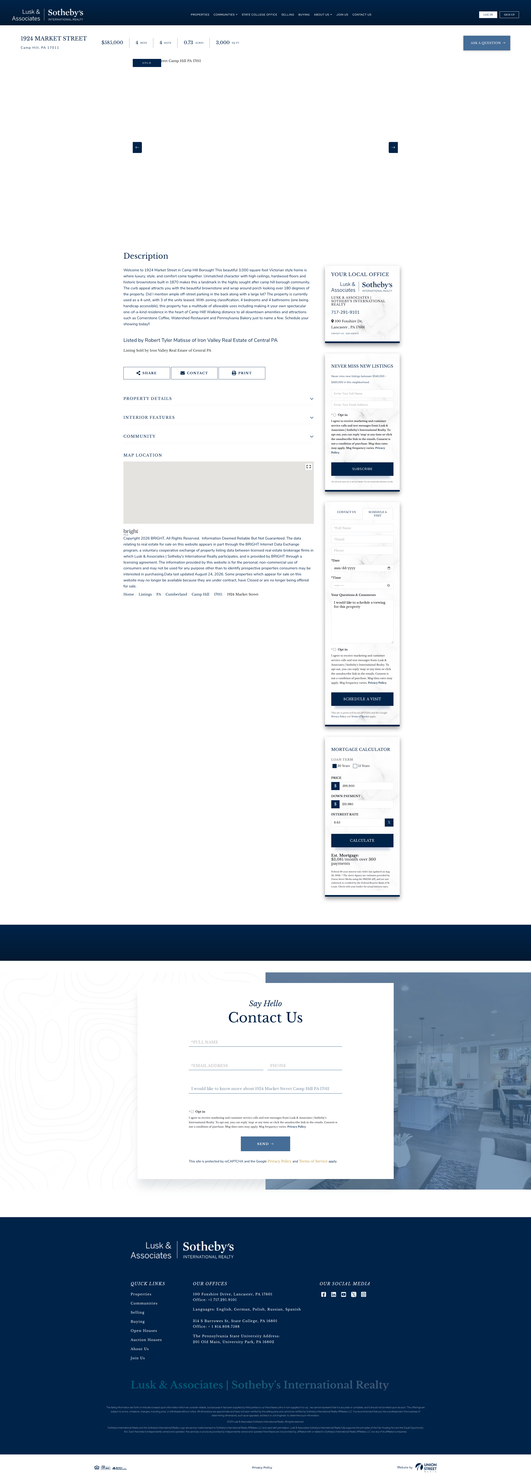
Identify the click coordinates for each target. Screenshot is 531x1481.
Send (263, 1144)
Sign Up (509, 14)
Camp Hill (200, 594)
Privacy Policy (377, 682)
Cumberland (176, 594)
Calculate (362, 840)
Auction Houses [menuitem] (146, 1340)
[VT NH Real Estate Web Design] (417, 1468)
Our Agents (352, 333)
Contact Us (337, 333)
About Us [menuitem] (321, 14)
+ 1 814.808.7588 (224, 1327)
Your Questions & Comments (353, 595)
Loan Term (342, 759)
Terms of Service (360, 716)
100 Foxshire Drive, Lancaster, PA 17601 (233, 1294)
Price (336, 778)
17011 (218, 594)
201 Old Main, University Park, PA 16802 (233, 1342)
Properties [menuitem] (200, 14)
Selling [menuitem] (287, 14)
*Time (336, 578)
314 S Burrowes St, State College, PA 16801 (235, 1321)
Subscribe (362, 469)
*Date (335, 560)
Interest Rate (345, 814)
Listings (145, 594)
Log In (488, 14)
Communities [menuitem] (224, 14)
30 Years (343, 766)
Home (128, 594)
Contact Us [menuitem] (361, 14)
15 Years (363, 766)
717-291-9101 (345, 312)
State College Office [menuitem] (260, 14)
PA (158, 594)
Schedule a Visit (378, 514)
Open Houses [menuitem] (144, 1331)
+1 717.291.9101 (222, 1300)
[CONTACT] (486, 43)
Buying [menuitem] (304, 14)
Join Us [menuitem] (342, 14)
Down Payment (345, 796)
